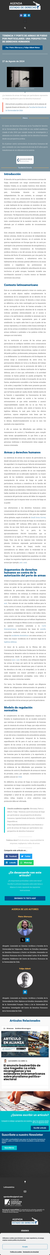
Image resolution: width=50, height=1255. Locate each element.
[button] (25, 21)
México (25, 622)
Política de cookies (16, 1252)
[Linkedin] (28, 15)
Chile (20, 777)
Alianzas (10, 1028)
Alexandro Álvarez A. (17, 1061)
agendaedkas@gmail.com (13, 1197)
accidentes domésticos (20, 635)
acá (21, 562)
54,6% (22, 527)
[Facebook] (21, 15)
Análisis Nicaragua (23, 1028)
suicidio (43, 629)
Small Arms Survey (38, 517)
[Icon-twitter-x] (23, 940)
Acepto (25, 1247)
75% (25, 537)
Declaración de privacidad (31, 1252)
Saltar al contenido (9, 2)
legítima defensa (10, 642)
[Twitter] (25, 15)
